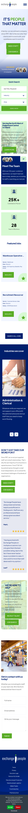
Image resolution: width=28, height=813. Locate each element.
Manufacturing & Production (14, 780)
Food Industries (14, 789)
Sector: (5, 262)
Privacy (14, 770)
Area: (4, 264)
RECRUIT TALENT (13, 616)
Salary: (5, 266)
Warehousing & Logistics (14, 783)
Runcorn (8, 264)
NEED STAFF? (8, 483)
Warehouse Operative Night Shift (14, 255)
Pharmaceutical (14, 793)
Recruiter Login (14, 773)
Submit (6, 736)
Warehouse (10, 262)
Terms (14, 767)
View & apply (8, 275)
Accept (10, 807)
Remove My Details (14, 776)
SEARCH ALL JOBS (14, 336)
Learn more (9, 150)
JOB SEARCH (8, 490)
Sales (18, 301)
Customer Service (11, 301)
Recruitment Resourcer (13, 295)
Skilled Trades (14, 786)
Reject (18, 807)
